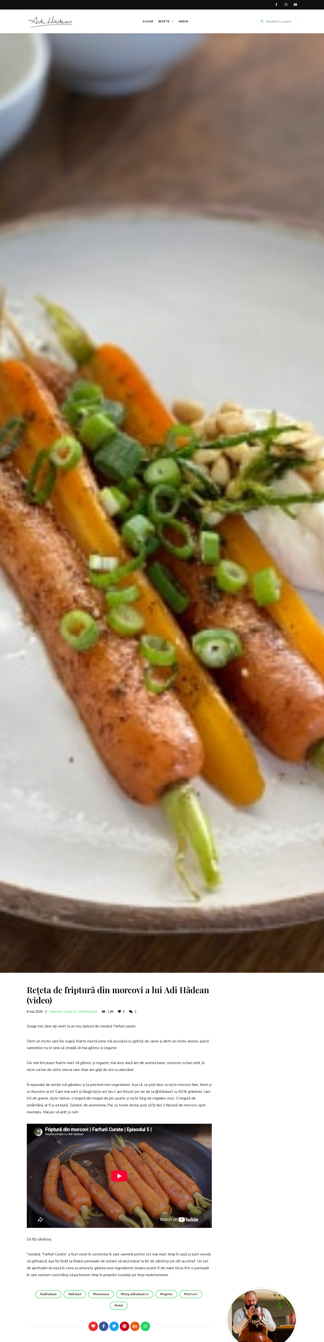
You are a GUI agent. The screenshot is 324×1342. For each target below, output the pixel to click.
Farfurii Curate (63, 1012)
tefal (119, 1305)
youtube (295, 5)
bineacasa (102, 1294)
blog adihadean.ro (135, 1294)
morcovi (191, 1294)
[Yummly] (135, 1326)
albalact (75, 1294)
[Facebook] (103, 1326)
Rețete (164, 21)
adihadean (49, 1294)
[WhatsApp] (145, 1326)
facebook (276, 5)
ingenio (167, 1294)
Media (184, 21)
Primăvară (88, 1012)
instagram (286, 5)
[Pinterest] (124, 1326)
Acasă (148, 21)
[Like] (93, 1326)
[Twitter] (114, 1326)
